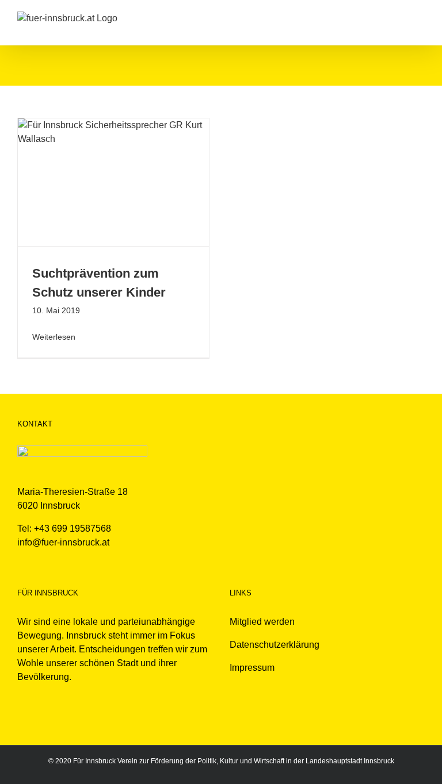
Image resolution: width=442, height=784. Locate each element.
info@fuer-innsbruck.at (63, 542)
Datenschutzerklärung (274, 645)
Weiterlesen (53, 336)
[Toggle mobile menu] (420, 17)
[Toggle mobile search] (399, 17)
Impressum (252, 667)
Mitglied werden (262, 622)
